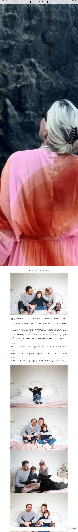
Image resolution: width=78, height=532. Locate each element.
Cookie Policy (25, 530)
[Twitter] (67, 3)
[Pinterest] (70, 3)
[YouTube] (72, 3)
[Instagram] (69, 3)
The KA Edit (39, 1)
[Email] (75, 3)
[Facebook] (73, 3)
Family (43, 268)
